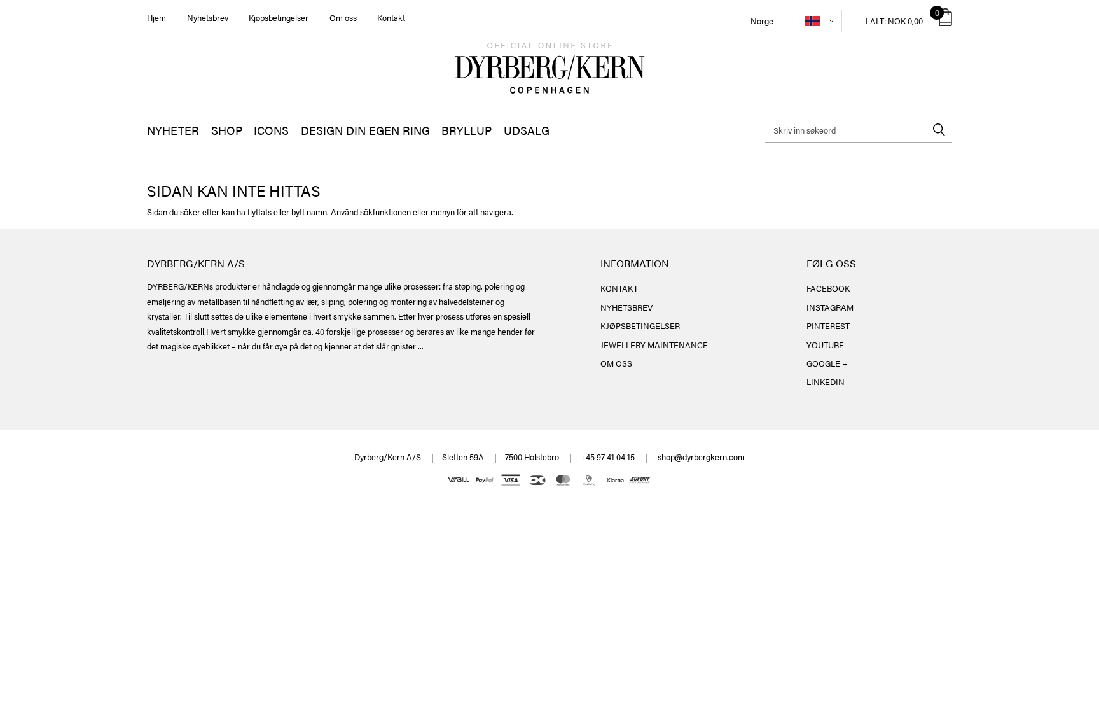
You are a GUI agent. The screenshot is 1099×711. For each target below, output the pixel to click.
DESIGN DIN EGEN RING (365, 130)
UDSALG (527, 130)
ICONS (271, 130)
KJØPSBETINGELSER (640, 326)
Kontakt (391, 17)
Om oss (343, 17)
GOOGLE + (827, 363)
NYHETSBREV (626, 307)
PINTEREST (828, 326)
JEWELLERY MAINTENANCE (654, 345)
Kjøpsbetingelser (278, 17)
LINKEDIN (825, 382)
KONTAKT (619, 288)
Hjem (156, 17)
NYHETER (173, 130)
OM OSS (616, 363)
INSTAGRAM (830, 307)
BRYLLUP (466, 130)
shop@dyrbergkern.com (701, 457)
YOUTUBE (825, 345)
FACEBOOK (828, 288)
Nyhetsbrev (207, 17)
